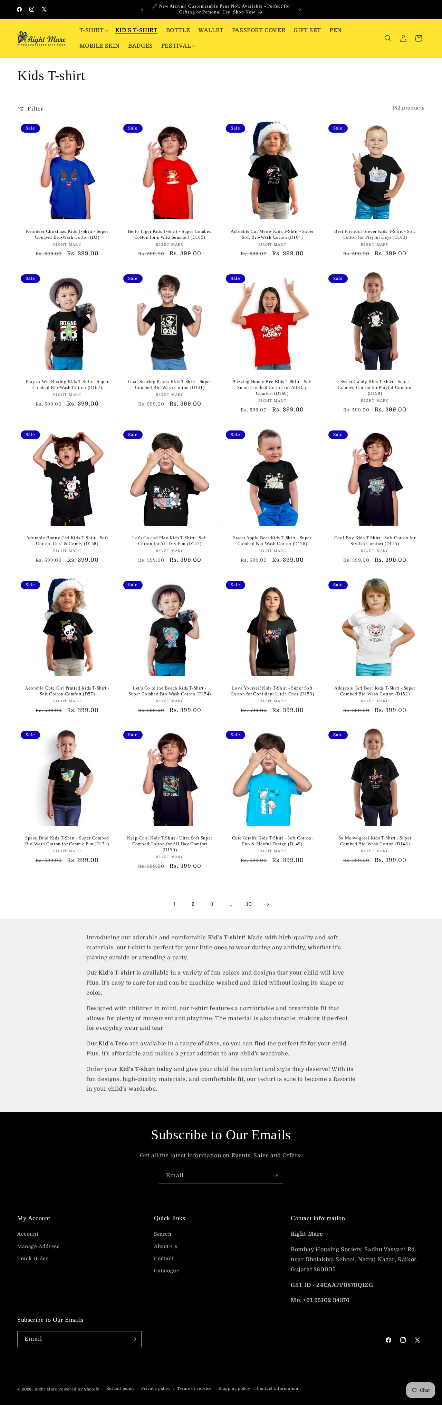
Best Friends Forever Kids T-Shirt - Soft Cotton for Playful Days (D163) (374, 234)
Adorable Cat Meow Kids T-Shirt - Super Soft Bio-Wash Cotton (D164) (272, 234)
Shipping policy (234, 1388)
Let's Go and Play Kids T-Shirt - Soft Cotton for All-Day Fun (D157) (169, 540)
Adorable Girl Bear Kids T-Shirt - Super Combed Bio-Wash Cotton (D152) (374, 690)
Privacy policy (155, 1388)
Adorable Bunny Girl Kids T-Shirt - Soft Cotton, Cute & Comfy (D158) (67, 540)
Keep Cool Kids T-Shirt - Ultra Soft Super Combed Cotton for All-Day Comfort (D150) (169, 843)
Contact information (277, 1388)
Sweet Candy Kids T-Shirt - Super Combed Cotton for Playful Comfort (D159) (375, 387)
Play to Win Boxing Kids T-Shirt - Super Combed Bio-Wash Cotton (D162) (67, 384)
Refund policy (120, 1388)
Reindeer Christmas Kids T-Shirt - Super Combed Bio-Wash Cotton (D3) (67, 234)
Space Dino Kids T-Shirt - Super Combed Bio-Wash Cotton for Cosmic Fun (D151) (67, 840)
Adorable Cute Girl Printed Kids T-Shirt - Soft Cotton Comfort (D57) (67, 690)
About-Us (165, 1246)
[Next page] (267, 904)
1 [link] (174, 904)
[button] (93, 30)
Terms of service (194, 1388)
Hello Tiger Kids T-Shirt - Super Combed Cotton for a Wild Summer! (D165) (170, 234)
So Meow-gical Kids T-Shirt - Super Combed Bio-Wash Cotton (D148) (374, 840)
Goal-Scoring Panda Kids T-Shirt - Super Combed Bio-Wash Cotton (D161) (169, 384)
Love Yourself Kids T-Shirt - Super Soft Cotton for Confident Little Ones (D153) (272, 690)
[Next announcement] (300, 9)
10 (249, 904)
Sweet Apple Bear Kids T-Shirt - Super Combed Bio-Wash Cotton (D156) (272, 540)
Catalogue (166, 1270)
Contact (164, 1258)
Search (163, 1234)
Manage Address (38, 1246)
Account (27, 1234)
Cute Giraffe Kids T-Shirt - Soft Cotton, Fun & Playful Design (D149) (272, 840)
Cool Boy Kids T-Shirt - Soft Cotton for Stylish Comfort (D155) (374, 540)
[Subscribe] (275, 1176)
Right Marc (46, 1389)
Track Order (32, 1258)
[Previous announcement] (142, 9)
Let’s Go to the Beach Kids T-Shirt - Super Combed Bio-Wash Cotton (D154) (169, 690)
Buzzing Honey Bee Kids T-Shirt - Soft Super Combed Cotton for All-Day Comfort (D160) (272, 387)
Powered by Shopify (78, 1389)
